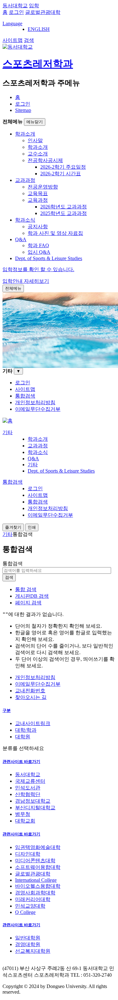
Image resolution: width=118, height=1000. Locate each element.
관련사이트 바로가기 (21, 761)
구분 (7, 710)
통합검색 (13, 563)
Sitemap (23, 110)
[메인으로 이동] (8, 420)
